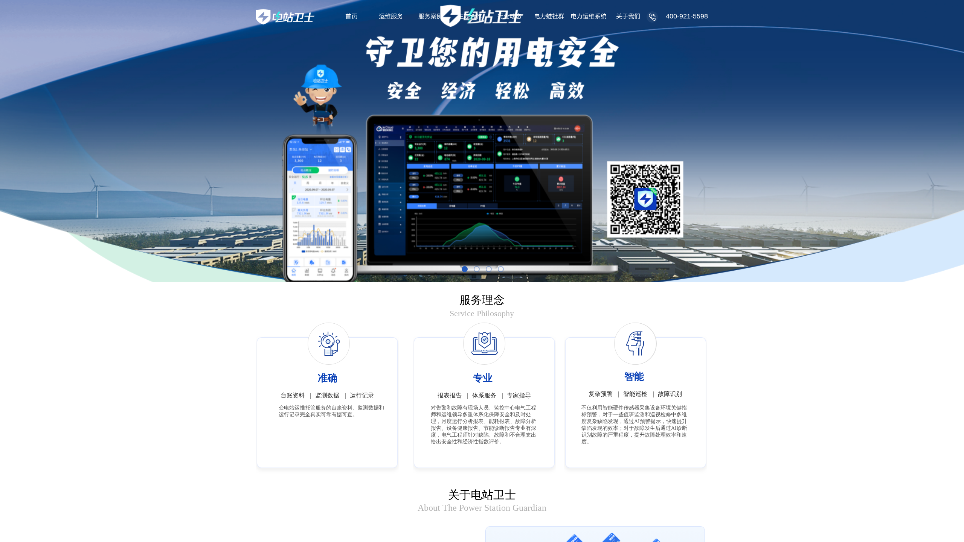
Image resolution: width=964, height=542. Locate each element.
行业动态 (509, 15)
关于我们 (628, 15)
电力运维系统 (588, 15)
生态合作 (470, 15)
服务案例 (430, 15)
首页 (351, 15)
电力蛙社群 (549, 15)
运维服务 (391, 15)
